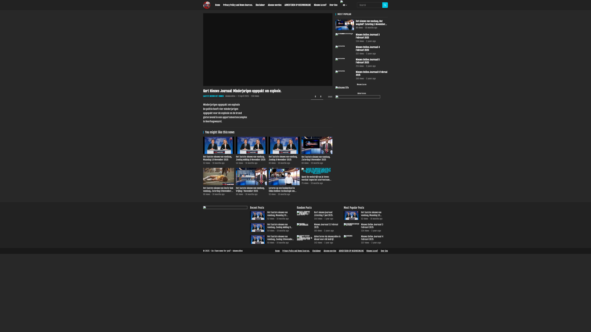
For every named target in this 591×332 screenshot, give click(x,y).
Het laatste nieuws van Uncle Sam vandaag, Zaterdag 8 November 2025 (218, 191)
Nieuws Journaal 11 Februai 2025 (326, 226)
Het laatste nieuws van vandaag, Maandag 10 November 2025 (217, 158)
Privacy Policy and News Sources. (238, 5)
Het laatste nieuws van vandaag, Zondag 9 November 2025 (283, 158)
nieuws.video (230, 96)
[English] (342, 5)
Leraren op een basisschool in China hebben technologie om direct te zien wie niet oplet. (282, 191)
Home (217, 5)
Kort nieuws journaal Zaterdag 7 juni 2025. (323, 213)
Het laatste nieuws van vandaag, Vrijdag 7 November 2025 (250, 189)
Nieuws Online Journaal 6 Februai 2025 (371, 74)
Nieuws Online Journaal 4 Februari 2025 (368, 49)
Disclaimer (260, 5)
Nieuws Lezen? (320, 5)
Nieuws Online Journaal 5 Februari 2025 (368, 61)
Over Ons (333, 5)
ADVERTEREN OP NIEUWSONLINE (298, 5)
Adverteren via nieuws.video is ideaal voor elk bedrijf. (327, 238)
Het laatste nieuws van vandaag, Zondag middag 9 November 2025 (250, 158)
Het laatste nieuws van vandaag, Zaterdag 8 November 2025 (316, 158)
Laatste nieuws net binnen (213, 96)
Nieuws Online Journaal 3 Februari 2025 (368, 36)
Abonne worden (274, 5)
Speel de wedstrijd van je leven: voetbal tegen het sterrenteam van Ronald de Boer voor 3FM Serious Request (316, 181)
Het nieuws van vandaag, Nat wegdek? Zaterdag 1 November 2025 (370, 23)
